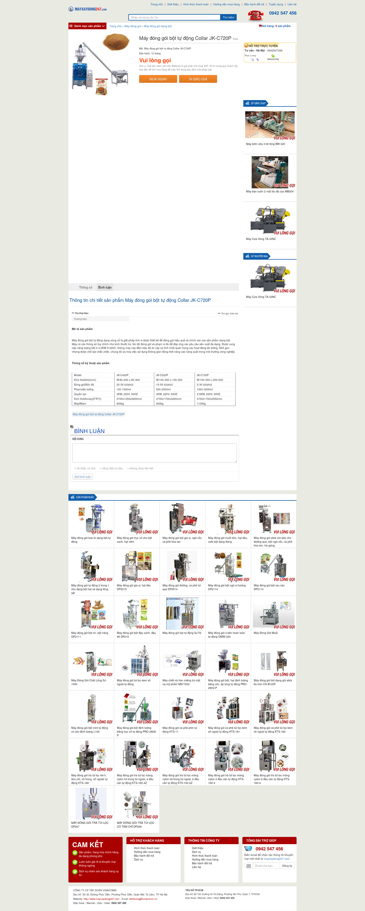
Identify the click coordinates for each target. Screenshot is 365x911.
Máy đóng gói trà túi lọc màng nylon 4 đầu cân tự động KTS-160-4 (226, 779)
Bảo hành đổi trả (254, 4)
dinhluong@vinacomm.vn (143, 899)
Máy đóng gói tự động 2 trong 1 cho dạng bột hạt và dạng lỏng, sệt (90, 589)
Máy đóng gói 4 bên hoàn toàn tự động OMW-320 (226, 634)
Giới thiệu (173, 4)
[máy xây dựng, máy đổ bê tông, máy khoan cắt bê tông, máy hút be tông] (87, 8)
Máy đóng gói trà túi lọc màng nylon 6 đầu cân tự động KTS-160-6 (272, 779)
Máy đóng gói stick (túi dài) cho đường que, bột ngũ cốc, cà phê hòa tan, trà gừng (273, 541)
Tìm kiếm (228, 17)
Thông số (85, 287)
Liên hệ (292, 4)
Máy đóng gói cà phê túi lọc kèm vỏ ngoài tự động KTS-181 (227, 729)
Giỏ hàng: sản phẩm (276, 26)
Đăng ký (287, 866)
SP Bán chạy (258, 103)
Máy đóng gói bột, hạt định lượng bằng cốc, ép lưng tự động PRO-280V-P (228, 684)
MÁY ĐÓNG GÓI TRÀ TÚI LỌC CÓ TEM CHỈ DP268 (135, 824)
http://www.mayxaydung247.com (102, 899)
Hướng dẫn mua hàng (226, 4)
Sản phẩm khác (85, 497)
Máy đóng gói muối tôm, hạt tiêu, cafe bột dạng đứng (228, 539)
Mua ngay (158, 78)
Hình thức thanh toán (196, 4)
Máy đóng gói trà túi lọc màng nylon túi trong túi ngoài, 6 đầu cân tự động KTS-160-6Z (181, 779)
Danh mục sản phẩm (87, 26)
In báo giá (198, 78)
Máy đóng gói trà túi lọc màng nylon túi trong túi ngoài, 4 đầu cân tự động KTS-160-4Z (135, 779)
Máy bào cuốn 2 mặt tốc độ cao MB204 (270, 191)
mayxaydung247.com (277, 858)
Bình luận (105, 287)
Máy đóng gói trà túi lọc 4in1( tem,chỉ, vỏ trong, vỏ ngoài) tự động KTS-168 (89, 779)
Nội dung (78, 439)
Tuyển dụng (276, 4)
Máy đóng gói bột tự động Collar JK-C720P (98, 414)
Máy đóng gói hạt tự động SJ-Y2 (182, 633)
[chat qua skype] (273, 56)
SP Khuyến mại (259, 256)
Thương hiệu (81, 313)
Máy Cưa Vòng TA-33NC (261, 239)
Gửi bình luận (83, 476)
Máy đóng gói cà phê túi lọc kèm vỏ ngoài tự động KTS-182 (273, 729)
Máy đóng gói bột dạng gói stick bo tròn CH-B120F (273, 682)
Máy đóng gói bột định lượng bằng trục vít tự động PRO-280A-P (137, 731)
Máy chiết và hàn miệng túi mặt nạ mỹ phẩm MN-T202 (181, 682)
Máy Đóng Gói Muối (266, 633)
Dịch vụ (138, 859)
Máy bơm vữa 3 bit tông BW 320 (265, 144)
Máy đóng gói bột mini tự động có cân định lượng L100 (89, 729)
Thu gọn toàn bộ (229, 313)
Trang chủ (157, 4)
